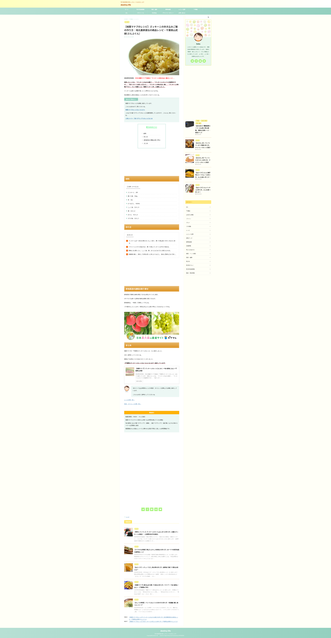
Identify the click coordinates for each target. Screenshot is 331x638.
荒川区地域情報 (140, 9)
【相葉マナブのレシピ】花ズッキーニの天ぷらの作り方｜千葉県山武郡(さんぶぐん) (153, 621)
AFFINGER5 (181, 635)
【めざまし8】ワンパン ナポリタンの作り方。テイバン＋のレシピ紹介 (202, 160)
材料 (144, 133)
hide (155, 127)
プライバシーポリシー (168, 13)
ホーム (126, 9)
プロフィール (140, 13)
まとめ (145, 143)
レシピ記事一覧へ (129, 400)
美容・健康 (154, 9)
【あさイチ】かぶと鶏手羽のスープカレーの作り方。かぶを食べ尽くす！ (202, 175)
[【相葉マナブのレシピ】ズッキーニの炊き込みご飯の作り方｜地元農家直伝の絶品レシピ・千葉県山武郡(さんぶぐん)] (156, 509)
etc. (127, 13)
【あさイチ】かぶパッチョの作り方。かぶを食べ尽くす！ (202, 190)
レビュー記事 (182, 9)
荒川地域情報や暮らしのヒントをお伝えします (165, 633)
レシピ (127, 517)
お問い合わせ (182, 13)
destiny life (127, 5)
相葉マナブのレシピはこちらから (135, 110)
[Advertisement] (151, 162)
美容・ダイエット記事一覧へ (132, 404)
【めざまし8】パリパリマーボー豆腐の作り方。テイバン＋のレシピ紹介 (202, 145)
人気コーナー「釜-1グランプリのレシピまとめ (139, 118)
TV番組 (196, 9)
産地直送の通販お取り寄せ (151, 140)
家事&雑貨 (168, 9)
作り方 (145, 137)
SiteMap (154, 13)
